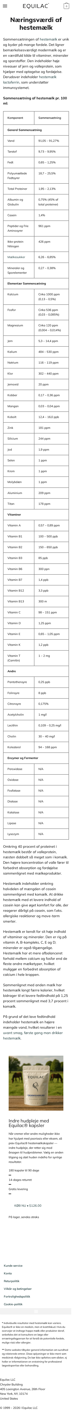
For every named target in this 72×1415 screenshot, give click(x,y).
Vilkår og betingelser (18, 1291)
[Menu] (8, 6)
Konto (8, 1276)
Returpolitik (11, 1283)
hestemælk (48, 39)
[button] (34, 1314)
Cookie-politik (13, 1307)
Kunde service (13, 1268)
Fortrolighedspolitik (17, 1299)
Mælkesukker (16, 257)
